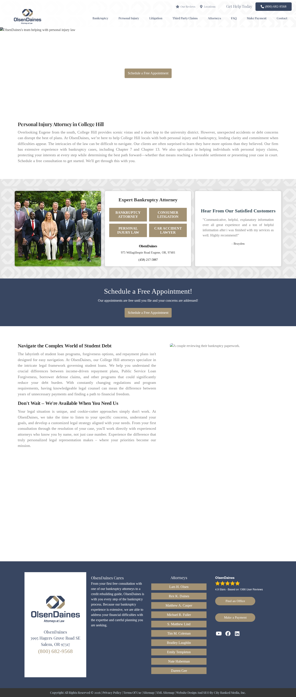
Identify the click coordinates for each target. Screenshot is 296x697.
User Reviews (251, 589)
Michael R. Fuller (179, 615)
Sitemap (148, 692)
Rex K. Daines (179, 596)
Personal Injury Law (128, 230)
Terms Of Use (132, 692)
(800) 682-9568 (55, 651)
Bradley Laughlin (179, 643)
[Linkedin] (237, 633)
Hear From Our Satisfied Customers (238, 210)
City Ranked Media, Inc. (230, 692)
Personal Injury (129, 18)
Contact (282, 18)
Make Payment (257, 18)
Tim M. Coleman (179, 633)
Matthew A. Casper (179, 605)
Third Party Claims (185, 18)
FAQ (234, 18)
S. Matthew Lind (178, 624)
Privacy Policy (111, 692)
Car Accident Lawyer (168, 230)
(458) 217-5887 (148, 259)
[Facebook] (228, 633)
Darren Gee (179, 671)
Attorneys (214, 18)
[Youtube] (219, 633)
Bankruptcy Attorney (128, 214)
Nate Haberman (179, 661)
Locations (209, 6)
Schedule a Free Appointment (148, 73)
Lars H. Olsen (179, 587)
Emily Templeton (179, 652)
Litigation (155, 18)
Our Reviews (188, 6)
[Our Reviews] (177, 6)
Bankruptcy (100, 18)
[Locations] (201, 6)
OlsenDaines (148, 246)
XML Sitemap (165, 692)
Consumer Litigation (168, 214)
